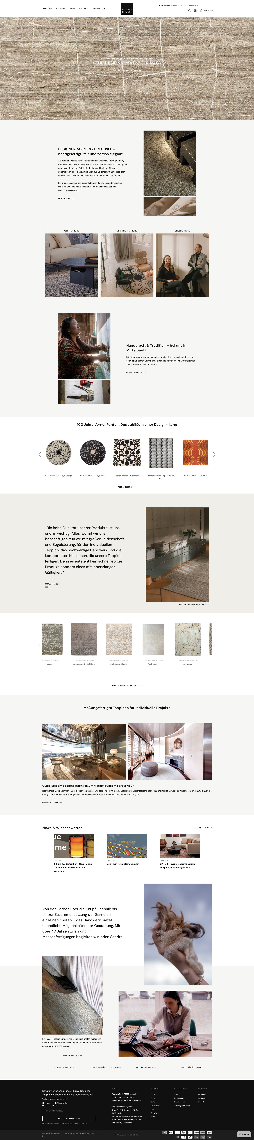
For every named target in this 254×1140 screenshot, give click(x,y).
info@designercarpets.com (129, 1100)
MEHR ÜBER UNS (71, 1055)
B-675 (196, 664)
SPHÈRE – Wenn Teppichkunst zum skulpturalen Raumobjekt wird (178, 866)
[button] (47, 8)
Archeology (92, 664)
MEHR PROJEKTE (50, 802)
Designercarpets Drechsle (60, 1133)
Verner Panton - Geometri (127, 475)
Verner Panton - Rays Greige (58, 475)
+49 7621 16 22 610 (126, 1097)
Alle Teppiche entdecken (125, 686)
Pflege (153, 1098)
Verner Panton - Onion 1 (195, 475)
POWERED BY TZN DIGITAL (127, 1135)
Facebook (202, 1094)
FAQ (152, 1109)
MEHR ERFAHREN (66, 198)
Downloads (155, 1105)
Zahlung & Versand (182, 1105)
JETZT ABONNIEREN (67, 1118)
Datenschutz (179, 1102)
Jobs (153, 1117)
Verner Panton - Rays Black (93, 475)
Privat (47, 1103)
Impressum (179, 1098)
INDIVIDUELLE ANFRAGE (169, 6)
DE (46, 1105)
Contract (154, 1094)
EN (56, 1105)
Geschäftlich (62, 1103)
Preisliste (155, 1113)
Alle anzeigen (125, 487)
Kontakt (154, 1102)
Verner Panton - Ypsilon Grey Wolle (161, 477)
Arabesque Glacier (58, 664)
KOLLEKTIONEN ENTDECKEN (192, 604)
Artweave (127, 664)
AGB (176, 1094)
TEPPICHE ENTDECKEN (125, 73)
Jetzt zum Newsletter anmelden (123, 864)
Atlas (161, 664)
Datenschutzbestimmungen (75, 1123)
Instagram (202, 1098)
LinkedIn (201, 1102)
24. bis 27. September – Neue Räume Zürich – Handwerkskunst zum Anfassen (73, 867)
